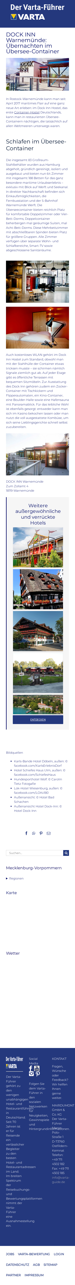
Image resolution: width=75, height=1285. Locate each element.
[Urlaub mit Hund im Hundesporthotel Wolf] (38, 631)
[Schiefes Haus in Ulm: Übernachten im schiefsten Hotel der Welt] (38, 589)
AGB (36, 1264)
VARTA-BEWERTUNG (34, 1254)
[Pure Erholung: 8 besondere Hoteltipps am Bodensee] (38, 704)
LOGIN (59, 1254)
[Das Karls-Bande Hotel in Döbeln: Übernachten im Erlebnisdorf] (38, 547)
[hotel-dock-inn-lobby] (37, 262)
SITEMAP (50, 1264)
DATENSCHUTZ (17, 1264)
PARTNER (13, 1275)
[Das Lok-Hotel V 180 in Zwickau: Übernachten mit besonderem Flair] (38, 673)
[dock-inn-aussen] (37, 435)
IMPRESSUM (34, 1275)
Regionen (16, 878)
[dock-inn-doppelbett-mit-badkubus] (37, 308)
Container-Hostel (27, 112)
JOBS (10, 1254)
